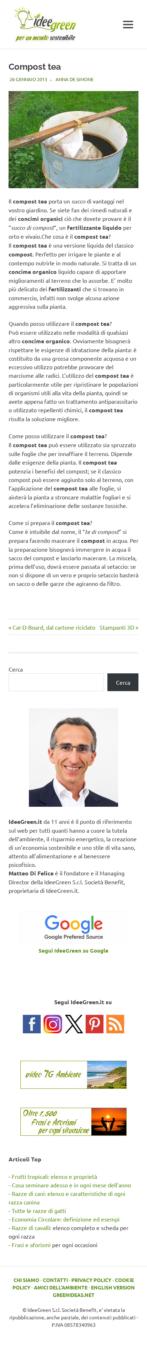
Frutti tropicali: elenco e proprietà (54, 1176)
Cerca (16, 669)
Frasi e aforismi (31, 1244)
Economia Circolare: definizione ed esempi (66, 1219)
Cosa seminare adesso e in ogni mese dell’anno (71, 1184)
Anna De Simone (74, 79)
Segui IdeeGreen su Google (73, 950)
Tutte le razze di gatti (39, 1210)
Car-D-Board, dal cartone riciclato (53, 627)
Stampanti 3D (117, 627)
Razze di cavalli (31, 1227)
